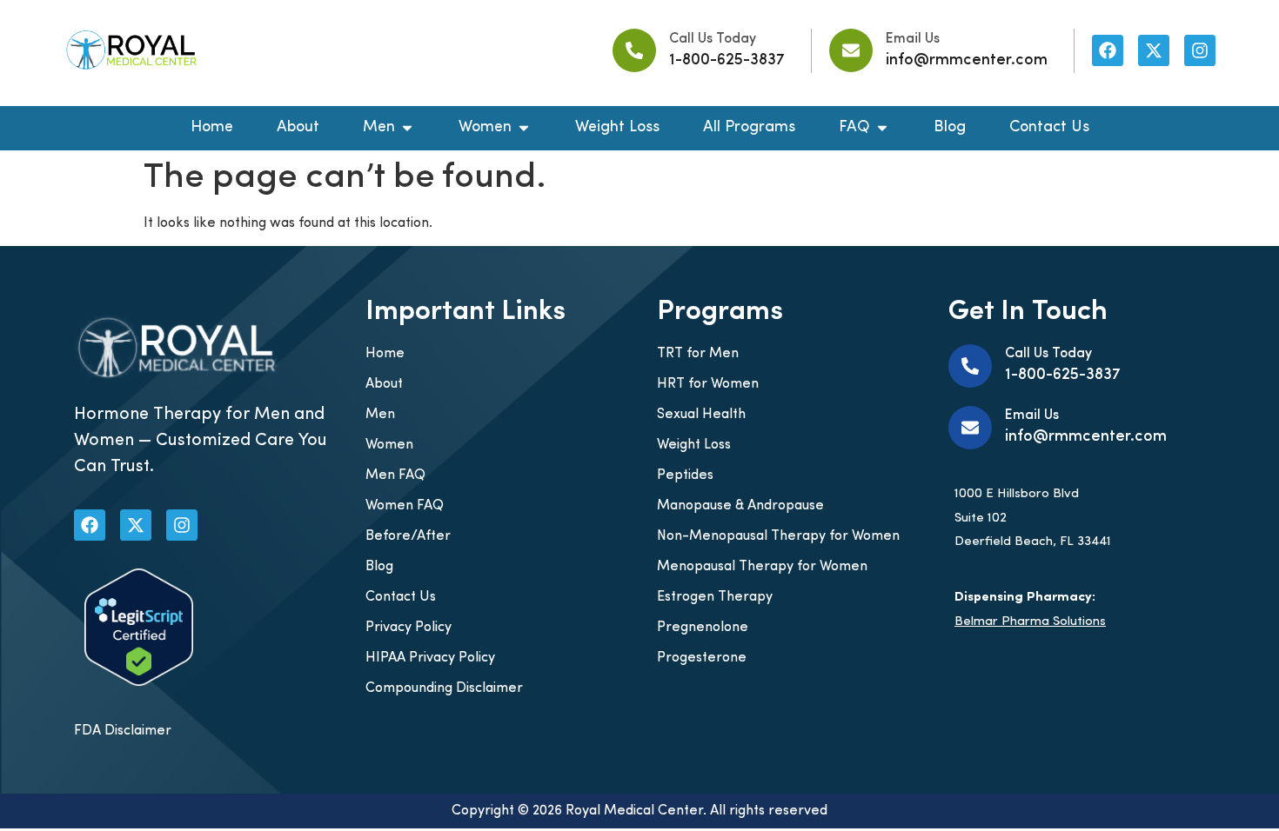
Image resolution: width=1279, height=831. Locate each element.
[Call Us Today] (634, 50)
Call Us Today (712, 39)
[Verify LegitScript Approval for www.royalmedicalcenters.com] (138, 682)
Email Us (913, 39)
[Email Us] (851, 50)
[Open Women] (524, 128)
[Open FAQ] (882, 128)
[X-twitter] (1153, 50)
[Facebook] (1107, 50)
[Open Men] (407, 128)
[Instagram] (1199, 50)
